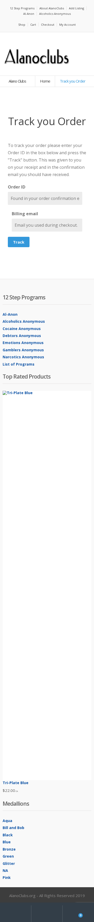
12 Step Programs (22, 8)
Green (8, 856)
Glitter (9, 863)
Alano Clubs (18, 81)
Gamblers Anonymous (23, 349)
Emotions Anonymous (23, 342)
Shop (21, 24)
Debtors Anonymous (22, 335)
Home (45, 81)
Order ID (16, 187)
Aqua (7, 820)
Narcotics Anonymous (23, 356)
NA (5, 870)
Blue (7, 841)
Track (18, 242)
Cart (33, 24)
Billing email (25, 214)
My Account (67, 24)
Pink (7, 877)
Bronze (9, 849)
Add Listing (76, 8)
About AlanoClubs (51, 8)
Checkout (47, 24)
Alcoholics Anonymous (55, 14)
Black (8, 834)
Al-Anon (28, 14)
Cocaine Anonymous (22, 328)
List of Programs (18, 364)
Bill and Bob (13, 827)
